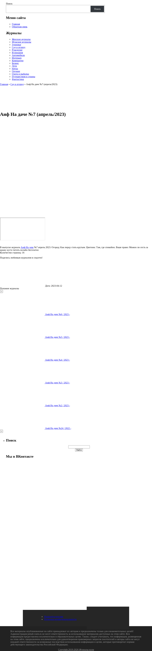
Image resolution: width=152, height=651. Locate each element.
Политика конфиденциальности (60, 619)
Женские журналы (21, 39)
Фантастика (18, 79)
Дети (14, 66)
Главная (16, 24)
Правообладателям (53, 616)
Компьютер (17, 60)
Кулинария (17, 52)
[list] (76, 361)
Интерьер (17, 58)
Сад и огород (18, 47)
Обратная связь (19, 26)
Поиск (9, 3)
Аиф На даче (27, 247)
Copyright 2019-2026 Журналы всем (76, 649)
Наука (15, 68)
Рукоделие (17, 50)
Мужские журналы (21, 42)
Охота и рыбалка (20, 74)
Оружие (16, 71)
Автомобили (18, 55)
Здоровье (16, 44)
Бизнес (15, 63)
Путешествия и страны (23, 76)
